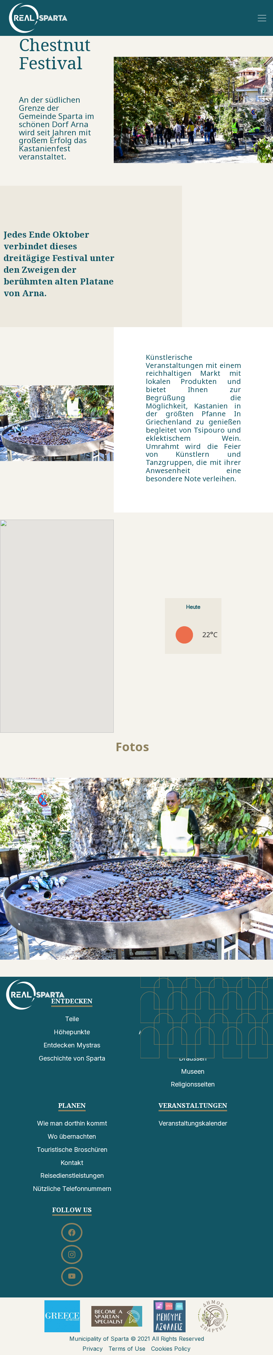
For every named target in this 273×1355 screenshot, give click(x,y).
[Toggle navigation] (262, 18)
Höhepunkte (72, 1032)
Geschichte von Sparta (72, 1058)
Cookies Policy (171, 1348)
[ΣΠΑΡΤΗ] (38, 17)
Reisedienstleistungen (72, 1175)
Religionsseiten (193, 1084)
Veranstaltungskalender (193, 1123)
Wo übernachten (72, 1136)
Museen (192, 1071)
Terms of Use (126, 1348)
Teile (72, 1019)
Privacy (92, 1348)
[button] (136, 868)
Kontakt (71, 1162)
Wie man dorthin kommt (72, 1123)
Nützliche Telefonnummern (72, 1188)
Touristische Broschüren (72, 1149)
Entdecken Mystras (71, 1045)
